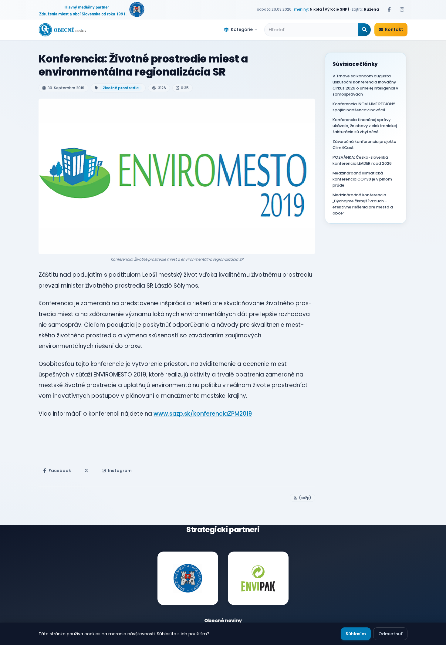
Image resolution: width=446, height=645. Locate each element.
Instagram (120, 471)
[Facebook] (389, 9)
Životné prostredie (121, 87)
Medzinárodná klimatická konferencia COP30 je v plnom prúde (362, 179)
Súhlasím (356, 634)
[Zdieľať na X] (86, 470)
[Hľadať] (364, 29)
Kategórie (242, 29)
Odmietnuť (390, 634)
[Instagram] (402, 9)
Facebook (60, 471)
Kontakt (394, 29)
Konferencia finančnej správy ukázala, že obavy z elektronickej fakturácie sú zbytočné (365, 125)
